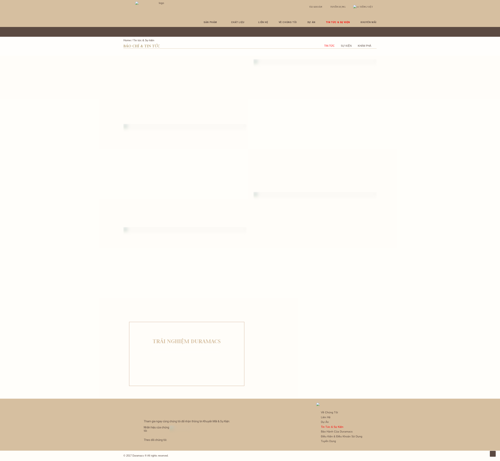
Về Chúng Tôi (288, 22)
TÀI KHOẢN (315, 6)
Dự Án (311, 22)
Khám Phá (364, 45)
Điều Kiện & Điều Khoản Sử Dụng (341, 436)
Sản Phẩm (210, 22)
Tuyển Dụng (328, 441)
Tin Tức (329, 45)
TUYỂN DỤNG (338, 6)
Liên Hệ (263, 22)
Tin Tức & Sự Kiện (338, 22)
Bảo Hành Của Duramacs (337, 431)
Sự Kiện (346, 45)
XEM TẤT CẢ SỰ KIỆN (187, 365)
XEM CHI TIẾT (185, 121)
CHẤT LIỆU (237, 22)
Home (127, 40)
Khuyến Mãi (369, 22)
